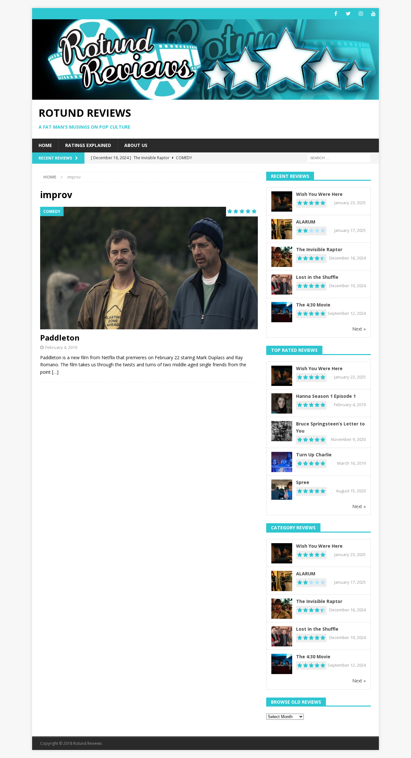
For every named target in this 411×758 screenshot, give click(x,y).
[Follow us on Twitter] (348, 13)
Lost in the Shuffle (317, 277)
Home (45, 145)
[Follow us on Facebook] (335, 13)
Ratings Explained (88, 145)
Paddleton (60, 337)
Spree (302, 482)
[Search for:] (339, 157)
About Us (135, 145)
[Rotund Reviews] (205, 96)
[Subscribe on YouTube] (373, 13)
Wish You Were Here (319, 194)
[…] (55, 372)
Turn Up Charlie (314, 455)
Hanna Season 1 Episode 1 (326, 396)
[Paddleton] (149, 268)
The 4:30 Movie (313, 305)
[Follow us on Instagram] (360, 13)
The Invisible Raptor (319, 249)
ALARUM (305, 222)
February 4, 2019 (61, 347)
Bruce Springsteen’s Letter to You (330, 427)
